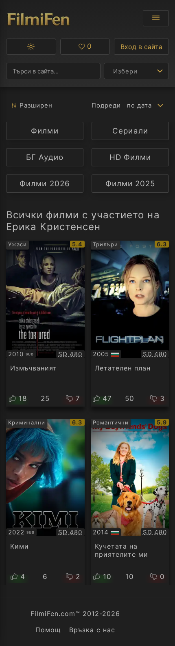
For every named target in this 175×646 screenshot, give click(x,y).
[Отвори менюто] (156, 18)
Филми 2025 (130, 183)
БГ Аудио (44, 157)
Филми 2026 (45, 183)
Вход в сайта (141, 47)
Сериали (130, 131)
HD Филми (130, 157)
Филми (44, 131)
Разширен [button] (36, 105)
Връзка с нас (92, 630)
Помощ (48, 630)
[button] (31, 47)
